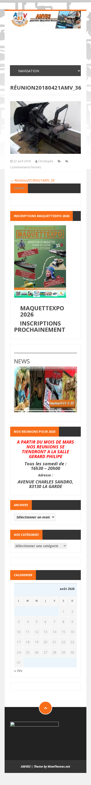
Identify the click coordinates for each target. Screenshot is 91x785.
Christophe (45, 161)
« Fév (18, 670)
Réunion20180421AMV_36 (32, 180)
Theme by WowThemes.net (52, 766)
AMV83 (19, 188)
